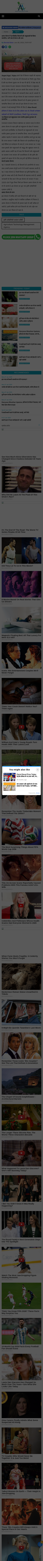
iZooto (38, 793)
